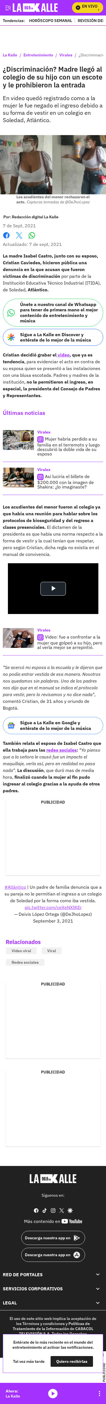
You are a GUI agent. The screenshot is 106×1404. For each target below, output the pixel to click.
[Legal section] (97, 1302)
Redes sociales (25, 962)
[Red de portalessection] (97, 1274)
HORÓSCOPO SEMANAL (50, 20)
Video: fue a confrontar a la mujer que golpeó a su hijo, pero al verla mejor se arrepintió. (69, 642)
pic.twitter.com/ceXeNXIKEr (53, 907)
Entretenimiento (38, 55)
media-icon (52, 1393)
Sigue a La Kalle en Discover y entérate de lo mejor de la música (55, 337)
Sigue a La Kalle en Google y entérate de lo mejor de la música (55, 725)
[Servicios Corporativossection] (97, 1288)
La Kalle (10, 55)
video (63, 355)
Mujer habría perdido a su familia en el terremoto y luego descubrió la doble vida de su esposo (68, 446)
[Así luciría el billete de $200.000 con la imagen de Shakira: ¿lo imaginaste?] (18, 477)
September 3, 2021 (53, 921)
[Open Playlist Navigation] (99, 1393)
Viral (51, 950)
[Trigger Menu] (8, 7)
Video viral (21, 950)
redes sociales (61, 750)
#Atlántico (15, 887)
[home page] (53, 1179)
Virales (65, 55)
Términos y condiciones (43, 1323)
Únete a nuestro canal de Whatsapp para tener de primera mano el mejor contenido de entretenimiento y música (59, 313)
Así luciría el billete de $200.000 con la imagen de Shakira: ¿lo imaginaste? (65, 482)
